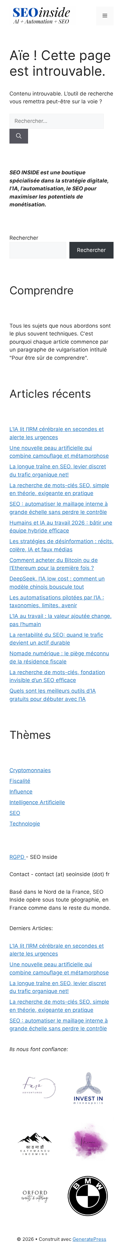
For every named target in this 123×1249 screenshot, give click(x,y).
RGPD (17, 857)
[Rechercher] (18, 136)
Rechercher (23, 238)
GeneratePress (89, 1239)
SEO (14, 813)
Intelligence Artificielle (37, 802)
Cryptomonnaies (30, 770)
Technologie (24, 824)
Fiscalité (19, 781)
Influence (20, 791)
